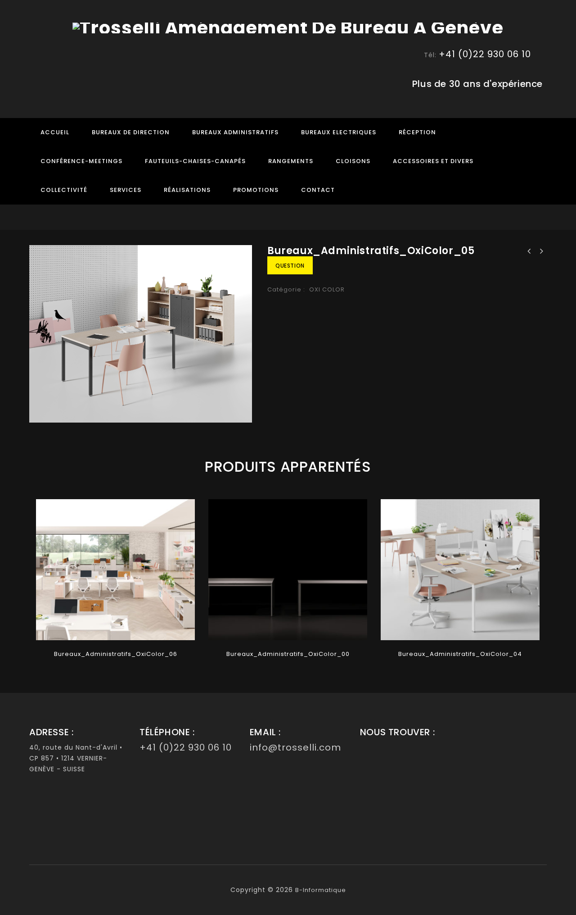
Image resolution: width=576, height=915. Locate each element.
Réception (417, 132)
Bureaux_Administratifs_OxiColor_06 (529, 251)
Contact (318, 190)
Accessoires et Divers (433, 161)
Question (290, 265)
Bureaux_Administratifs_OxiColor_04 (541, 251)
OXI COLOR (327, 289)
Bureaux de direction (131, 132)
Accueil (54, 132)
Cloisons (353, 161)
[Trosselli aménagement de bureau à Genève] (288, 27)
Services (125, 190)
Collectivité (63, 190)
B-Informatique (320, 890)
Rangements (290, 161)
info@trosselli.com (295, 747)
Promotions (256, 190)
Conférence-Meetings (81, 161)
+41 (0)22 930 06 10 (485, 54)
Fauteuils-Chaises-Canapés (195, 161)
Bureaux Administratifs (235, 132)
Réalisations (187, 190)
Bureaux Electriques (338, 132)
